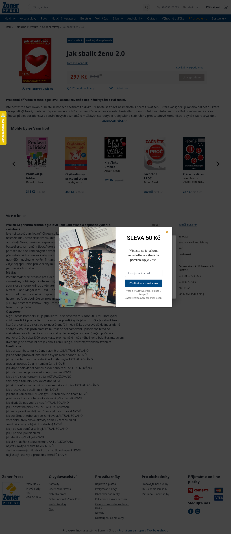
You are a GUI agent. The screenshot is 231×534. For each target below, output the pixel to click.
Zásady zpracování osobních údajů (143, 298)
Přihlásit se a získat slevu (143, 283)
